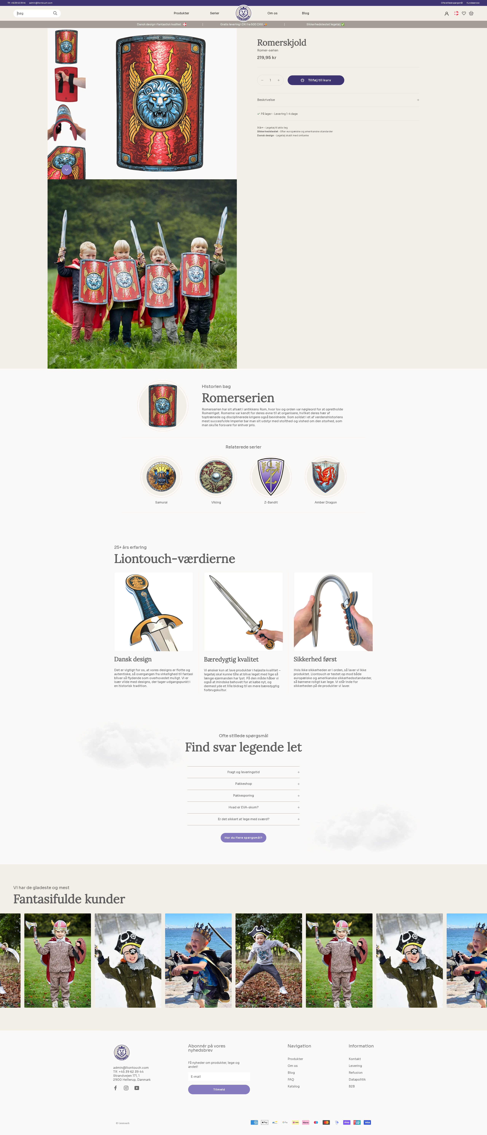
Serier (214, 13)
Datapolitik (357, 1080)
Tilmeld (219, 1089)
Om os (272, 13)
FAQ (291, 1080)
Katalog (294, 1086)
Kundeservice (473, 3)
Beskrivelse (266, 100)
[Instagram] (126, 1088)
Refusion (356, 1073)
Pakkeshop (243, 784)
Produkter (181, 13)
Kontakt (355, 1059)
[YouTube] (136, 1088)
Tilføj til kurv (319, 80)
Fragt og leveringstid (243, 772)
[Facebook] (115, 1088)
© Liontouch (122, 1123)
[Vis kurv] (471, 13)
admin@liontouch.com (41, 3)
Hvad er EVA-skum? (243, 807)
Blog (305, 13)
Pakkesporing (243, 796)
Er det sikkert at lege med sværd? (243, 819)
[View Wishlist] (464, 13)
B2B (352, 1086)
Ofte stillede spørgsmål (452, 3)
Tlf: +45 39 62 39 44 (16, 3)
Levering (355, 1066)
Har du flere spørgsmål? (243, 837)
